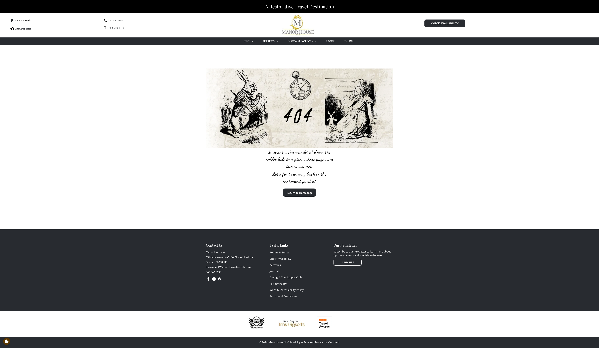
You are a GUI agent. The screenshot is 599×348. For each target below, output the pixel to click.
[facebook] (208, 279)
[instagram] (214, 279)
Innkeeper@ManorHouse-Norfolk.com (228, 267)
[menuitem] (248, 41)
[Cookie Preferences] (6, 341)
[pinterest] (219, 279)
